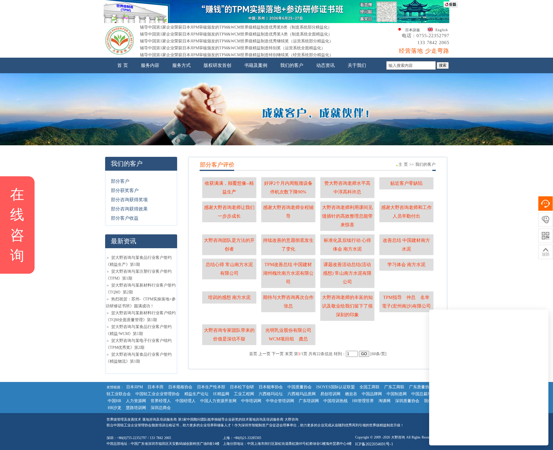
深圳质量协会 (407, 401)
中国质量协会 (299, 387)
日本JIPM (134, 387)
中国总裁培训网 (425, 394)
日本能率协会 (271, 387)
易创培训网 (330, 394)
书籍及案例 (255, 65)
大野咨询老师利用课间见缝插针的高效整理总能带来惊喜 (347, 216)
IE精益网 (221, 394)
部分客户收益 (125, 218)
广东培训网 (309, 401)
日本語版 (412, 30)
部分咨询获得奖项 (129, 199)
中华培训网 (251, 401)
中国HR (114, 401)
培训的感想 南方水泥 (229, 297)
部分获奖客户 (125, 190)
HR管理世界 (363, 401)
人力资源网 (136, 401)
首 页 (122, 65)
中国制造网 (397, 394)
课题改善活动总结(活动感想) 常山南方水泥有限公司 (347, 273)
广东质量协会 (421, 387)
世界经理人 (161, 401)
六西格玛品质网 (301, 394)
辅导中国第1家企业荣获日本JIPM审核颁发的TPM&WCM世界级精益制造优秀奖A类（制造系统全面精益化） (236, 29)
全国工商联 (369, 387)
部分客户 (120, 181)
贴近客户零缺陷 (406, 183)
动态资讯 (325, 65)
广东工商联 (394, 387)
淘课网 (384, 401)
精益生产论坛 (196, 394)
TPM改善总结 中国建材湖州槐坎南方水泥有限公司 (288, 273)
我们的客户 (291, 65)
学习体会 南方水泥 (406, 264)
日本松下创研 (242, 387)
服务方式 (181, 65)
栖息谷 (351, 394)
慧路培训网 (136, 408)
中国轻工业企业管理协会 (157, 394)
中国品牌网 (372, 394)
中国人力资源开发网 (218, 401)
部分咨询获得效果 (129, 208)
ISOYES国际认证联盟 (335, 387)
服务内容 (150, 65)
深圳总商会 (161, 408)
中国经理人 (185, 401)
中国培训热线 (335, 401)
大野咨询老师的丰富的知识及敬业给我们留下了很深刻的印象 (347, 306)
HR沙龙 (114, 408)
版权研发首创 (217, 65)
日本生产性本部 (211, 387)
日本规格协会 (180, 387)
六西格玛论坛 (271, 394)
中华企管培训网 (280, 401)
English (441, 30)
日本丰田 (155, 387)
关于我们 (357, 65)
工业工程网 (244, 394)
